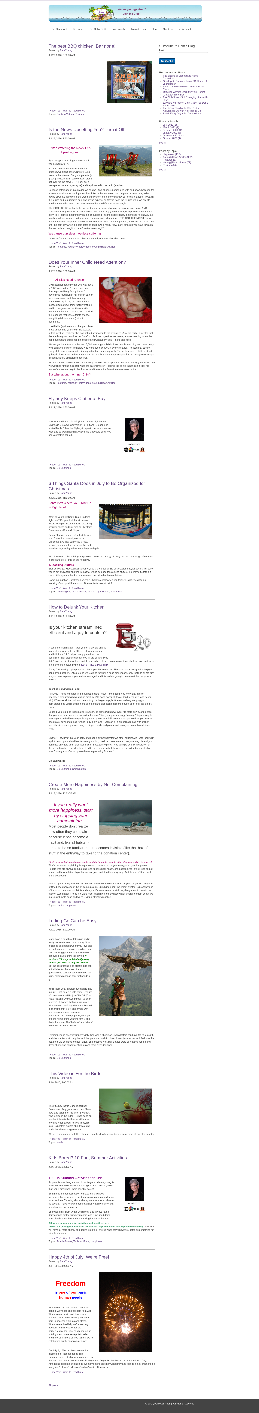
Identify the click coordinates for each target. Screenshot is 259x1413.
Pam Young (66, 50)
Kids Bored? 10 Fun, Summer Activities (88, 1157)
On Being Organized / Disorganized (75, 591)
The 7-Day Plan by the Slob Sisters (181, 108)
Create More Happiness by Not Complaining (93, 784)
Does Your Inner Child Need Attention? (87, 262)
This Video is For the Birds (75, 1073)
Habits (60, 905)
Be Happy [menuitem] (78, 29)
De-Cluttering (64, 468)
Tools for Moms (81, 1241)
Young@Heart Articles (103, 246)
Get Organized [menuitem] (59, 29)
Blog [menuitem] (154, 29)
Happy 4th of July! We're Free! (79, 1257)
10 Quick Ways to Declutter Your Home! (184, 92)
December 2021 (173, 135)
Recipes (79, 114)
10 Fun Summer (61, 1178)
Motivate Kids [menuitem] (138, 29)
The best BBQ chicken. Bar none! (82, 46)
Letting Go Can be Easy (73, 920)
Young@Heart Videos (79, 246)
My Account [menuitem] (185, 29)
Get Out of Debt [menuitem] (98, 29)
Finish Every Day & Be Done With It (182, 113)
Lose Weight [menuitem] (118, 29)
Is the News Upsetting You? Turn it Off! (87, 129)
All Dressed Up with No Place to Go (182, 111)
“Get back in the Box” (174, 94)
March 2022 (171, 127)
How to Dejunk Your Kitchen (77, 607)
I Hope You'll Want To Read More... (67, 110)
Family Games (64, 1241)
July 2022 (170, 124)
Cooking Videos (65, 114)
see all (162, 142)
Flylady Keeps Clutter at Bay (77, 398)
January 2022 (172, 133)
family (60, 1142)
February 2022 (172, 130)
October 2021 (172, 138)
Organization (102, 591)
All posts (53, 1385)
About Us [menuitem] (168, 29)
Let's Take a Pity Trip (94, 664)
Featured (61, 246)
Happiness (116, 591)
